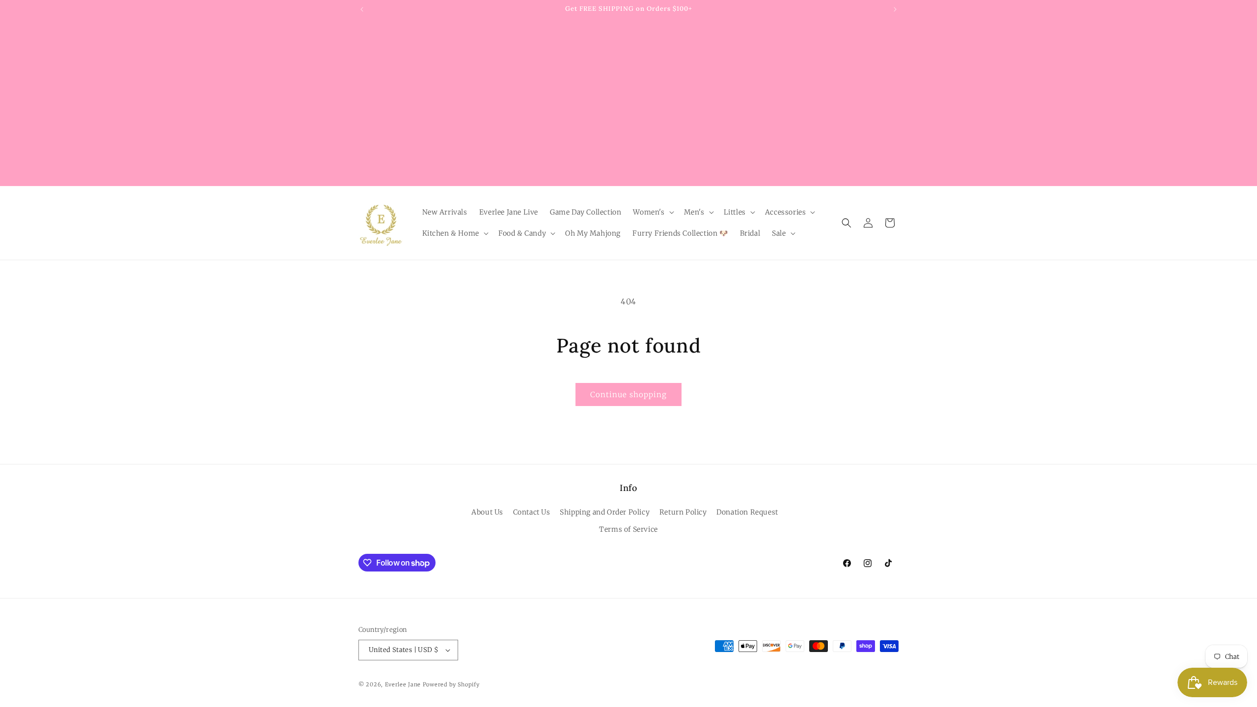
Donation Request (747, 512)
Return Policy (683, 512)
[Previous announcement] (362, 9)
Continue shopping (628, 394)
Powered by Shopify (451, 684)
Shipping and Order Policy (605, 512)
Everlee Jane (403, 684)
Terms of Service (628, 529)
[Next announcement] (895, 9)
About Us (487, 512)
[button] (652, 212)
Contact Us (531, 512)
